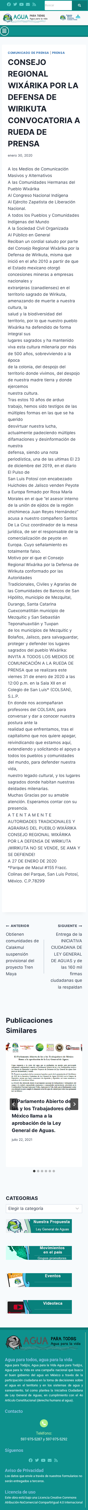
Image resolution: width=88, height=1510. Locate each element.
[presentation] (44, 1066)
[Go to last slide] (14, 1104)
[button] (4, 31)
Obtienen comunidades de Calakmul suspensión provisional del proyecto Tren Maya (22, 950)
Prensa (58, 53)
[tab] (34, 1171)
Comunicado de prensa (28, 53)
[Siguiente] (74, 1104)
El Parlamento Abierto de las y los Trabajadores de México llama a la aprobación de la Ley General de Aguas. (41, 1115)
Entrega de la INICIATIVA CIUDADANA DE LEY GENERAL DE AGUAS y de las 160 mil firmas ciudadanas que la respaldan (66, 956)
